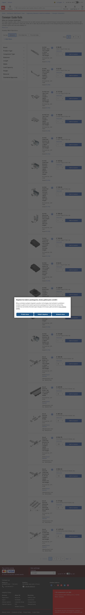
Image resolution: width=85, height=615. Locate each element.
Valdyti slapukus (43, 314)
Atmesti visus (60, 314)
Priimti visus (25, 314)
